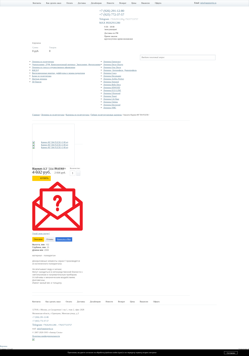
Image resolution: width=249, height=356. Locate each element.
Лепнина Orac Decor (112, 67)
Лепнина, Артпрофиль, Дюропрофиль (120, 70)
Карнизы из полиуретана (78, 115)
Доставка (82, 3)
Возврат (122, 3)
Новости (110, 3)
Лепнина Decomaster (112, 76)
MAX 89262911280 (109, 22)
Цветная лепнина (39, 79)
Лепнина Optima (110, 102)
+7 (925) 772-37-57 (40, 321)
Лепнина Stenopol (111, 82)
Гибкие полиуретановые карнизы (106, 115)
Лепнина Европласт (112, 62)
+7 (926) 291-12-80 (40, 317)
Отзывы (49, 239)
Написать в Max (64, 239)
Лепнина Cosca (109, 73)
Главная (36, 115)
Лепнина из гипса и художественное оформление (53, 67)
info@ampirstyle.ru (208, 3)
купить (44, 178)
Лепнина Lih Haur (111, 99)
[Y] (211, 57)
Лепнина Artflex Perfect (113, 79)
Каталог (39, 57)
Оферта (158, 3)
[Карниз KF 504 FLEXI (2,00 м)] (53, 142)
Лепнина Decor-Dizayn (113, 64)
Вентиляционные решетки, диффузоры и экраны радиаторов (58, 73)
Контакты (37, 3)
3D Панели (37, 82)
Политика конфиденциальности (46, 336)
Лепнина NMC (109, 108)
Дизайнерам (96, 3)
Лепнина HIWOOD (111, 88)
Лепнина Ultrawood (111, 93)
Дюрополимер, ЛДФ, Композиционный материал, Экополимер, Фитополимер (66, 64)
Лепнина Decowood (111, 105)
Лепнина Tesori (110, 96)
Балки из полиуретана (41, 76)
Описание (38, 239)
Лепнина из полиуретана (43, 62)
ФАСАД (35, 70)
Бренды (109, 57)
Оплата (69, 3)
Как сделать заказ (53, 3)
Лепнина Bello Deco (112, 85)
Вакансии (145, 3)
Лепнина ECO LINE (112, 90)
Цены (133, 3)
